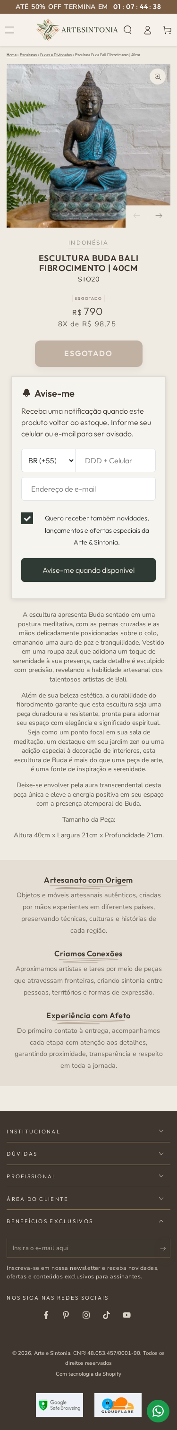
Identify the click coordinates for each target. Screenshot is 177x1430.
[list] (89, 972)
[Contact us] (158, 1411)
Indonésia (88, 243)
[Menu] (10, 30)
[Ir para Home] (77, 29)
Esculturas (28, 55)
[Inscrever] (165, 1249)
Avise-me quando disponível (88, 570)
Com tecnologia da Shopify (88, 1374)
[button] (128, 30)
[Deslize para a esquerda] (137, 216)
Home (12, 55)
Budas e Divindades (56, 55)
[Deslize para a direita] (159, 216)
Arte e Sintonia (52, 1353)
